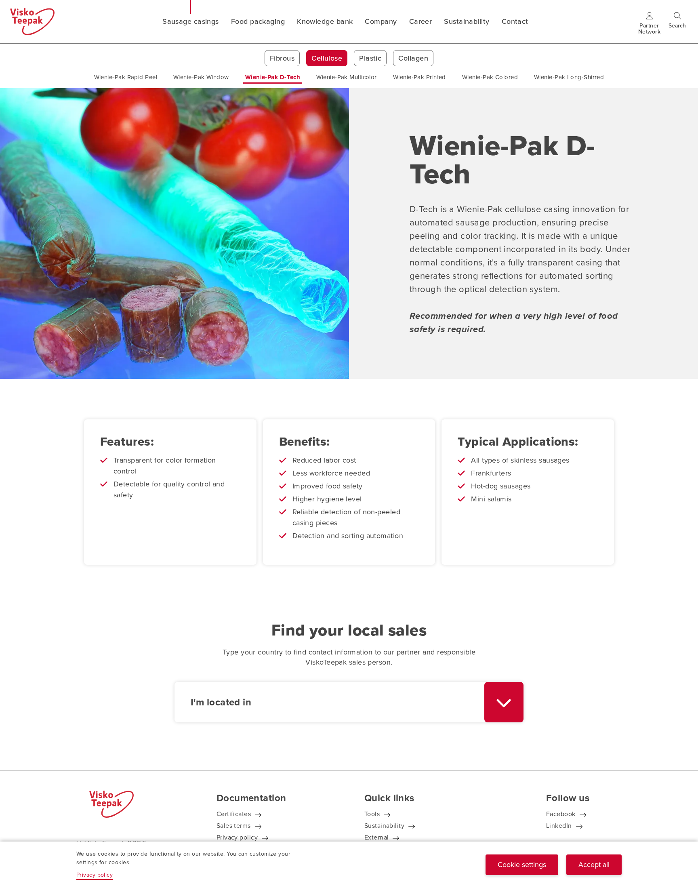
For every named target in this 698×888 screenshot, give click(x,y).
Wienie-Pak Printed (419, 77)
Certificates (234, 814)
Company (381, 21)
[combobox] (349, 702)
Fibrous (282, 58)
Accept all (594, 864)
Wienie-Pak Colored (490, 77)
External (376, 837)
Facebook (561, 814)
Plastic (370, 58)
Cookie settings (522, 864)
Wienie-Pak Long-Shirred (569, 77)
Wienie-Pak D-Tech (273, 77)
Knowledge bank (325, 21)
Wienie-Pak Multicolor (346, 77)
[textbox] (329, 702)
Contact (515, 21)
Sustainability (466, 21)
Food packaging (258, 21)
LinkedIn (559, 825)
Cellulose (326, 58)
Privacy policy (237, 837)
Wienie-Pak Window (201, 77)
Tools (372, 814)
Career (420, 21)
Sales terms (234, 825)
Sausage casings (190, 21)
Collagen (413, 58)
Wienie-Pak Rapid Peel (125, 77)
